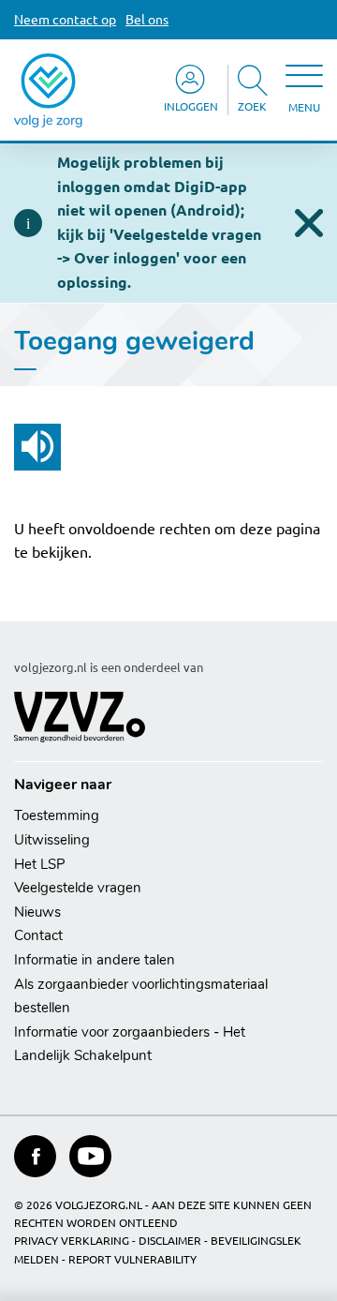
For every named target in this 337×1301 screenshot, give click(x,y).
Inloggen (191, 106)
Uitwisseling (52, 839)
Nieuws (37, 912)
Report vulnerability (132, 1259)
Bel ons (146, 19)
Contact (38, 935)
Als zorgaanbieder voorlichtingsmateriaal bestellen (141, 996)
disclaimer (170, 1240)
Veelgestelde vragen (77, 887)
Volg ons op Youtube (90, 1156)
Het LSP (40, 864)
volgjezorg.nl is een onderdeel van (108, 667)
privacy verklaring (71, 1240)
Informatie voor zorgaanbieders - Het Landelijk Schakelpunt (129, 1044)
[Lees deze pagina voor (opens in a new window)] (37, 447)
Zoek (252, 106)
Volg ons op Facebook (35, 1156)
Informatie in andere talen (94, 959)
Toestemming (56, 815)
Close (309, 223)
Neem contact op (65, 19)
